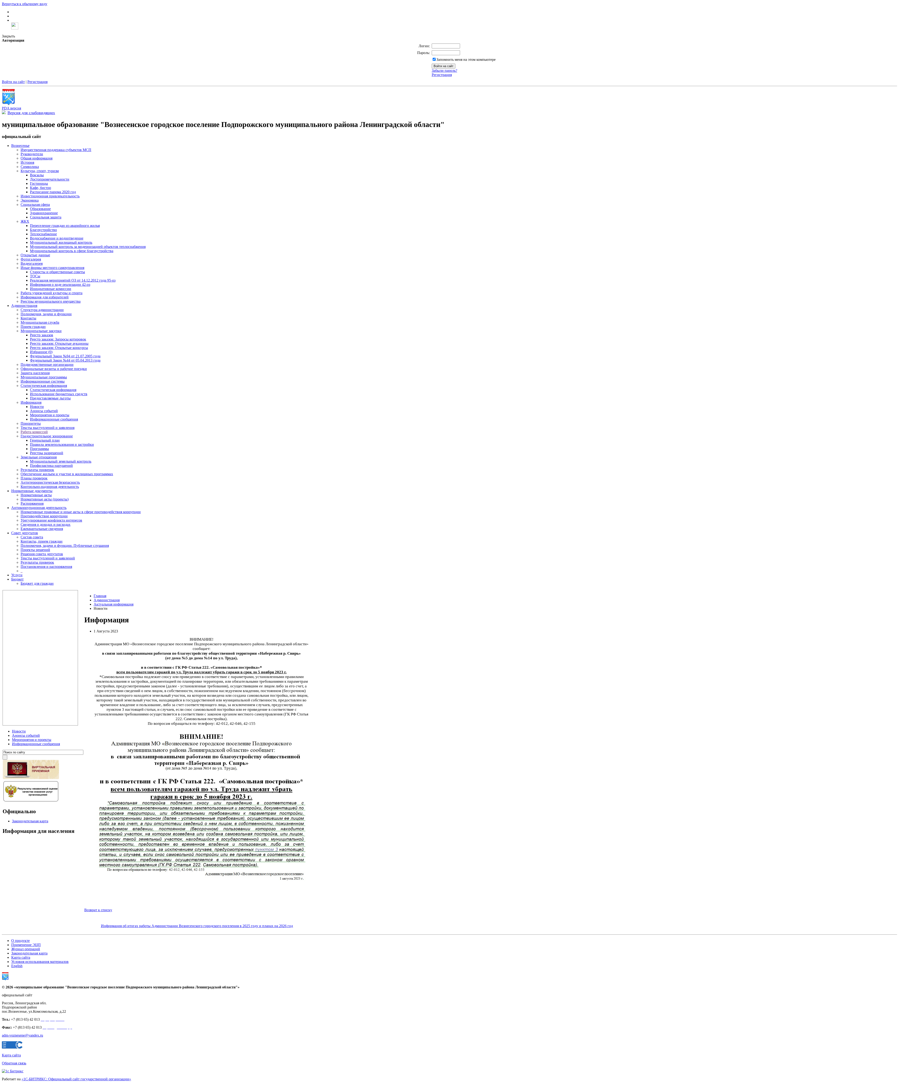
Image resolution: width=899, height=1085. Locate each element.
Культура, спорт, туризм (40, 171)
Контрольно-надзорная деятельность (50, 487)
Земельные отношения (39, 457)
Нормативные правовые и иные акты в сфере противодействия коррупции (81, 512)
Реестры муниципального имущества (51, 301)
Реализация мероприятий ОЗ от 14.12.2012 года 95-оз (72, 280)
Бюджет (17, 579)
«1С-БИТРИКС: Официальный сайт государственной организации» (76, 1079)
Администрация (24, 306)
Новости (37, 407)
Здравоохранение (44, 213)
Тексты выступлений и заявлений (48, 558)
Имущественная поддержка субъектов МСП (56, 150)
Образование (40, 209)
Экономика (30, 200)
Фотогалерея (31, 259)
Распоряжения (32, 503)
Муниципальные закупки (41, 331)
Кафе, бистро (40, 188)
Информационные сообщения (54, 419)
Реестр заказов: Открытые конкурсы (59, 348)
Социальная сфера (35, 205)
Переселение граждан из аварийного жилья (65, 226)
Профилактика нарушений (51, 466)
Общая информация (36, 158)
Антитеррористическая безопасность (50, 482)
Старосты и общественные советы (57, 272)
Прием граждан (33, 327)
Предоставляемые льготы (50, 398)
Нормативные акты (36, 495)
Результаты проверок (37, 470)
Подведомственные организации (47, 365)
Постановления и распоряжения (46, 567)
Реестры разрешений (46, 453)
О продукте (20, 941)
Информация (31, 402)
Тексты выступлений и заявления (47, 428)
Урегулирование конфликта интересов (51, 520)
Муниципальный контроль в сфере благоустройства (71, 251)
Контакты (28, 318)
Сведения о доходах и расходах (45, 524)
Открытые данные (35, 255)
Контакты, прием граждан (42, 541)
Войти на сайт (13, 82)
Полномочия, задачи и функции (46, 314)
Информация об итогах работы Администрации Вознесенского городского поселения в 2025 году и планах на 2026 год (197, 926)
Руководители (32, 154)
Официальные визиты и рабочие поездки (54, 369)
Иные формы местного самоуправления (52, 268)
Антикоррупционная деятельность (38, 508)
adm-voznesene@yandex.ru (22, 1035)
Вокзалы (37, 175)
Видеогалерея (32, 263)
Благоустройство (43, 230)
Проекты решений (35, 550)
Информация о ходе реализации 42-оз (60, 285)
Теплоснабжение (43, 234)
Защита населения (35, 373)
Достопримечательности (49, 179)
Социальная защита (45, 217)
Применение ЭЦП (26, 945)
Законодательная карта (30, 821)
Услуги (16, 575)
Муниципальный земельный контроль (60, 461)
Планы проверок (34, 478)
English (16, 966)
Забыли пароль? (444, 71)
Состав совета (32, 537)
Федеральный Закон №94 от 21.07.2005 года (65, 356)
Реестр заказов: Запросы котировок (58, 339)
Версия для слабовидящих (31, 112)
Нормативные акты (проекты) (45, 499)
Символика (30, 167)
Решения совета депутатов (42, 554)
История (27, 162)
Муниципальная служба (40, 322)
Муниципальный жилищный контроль (61, 242)
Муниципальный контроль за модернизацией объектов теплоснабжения (88, 247)
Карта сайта (20, 957)
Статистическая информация (44, 386)
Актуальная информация (113, 604)
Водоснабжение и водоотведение (56, 238)
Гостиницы (39, 183)
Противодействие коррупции (44, 516)
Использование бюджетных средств (58, 394)
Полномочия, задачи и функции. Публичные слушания (65, 546)
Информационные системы (43, 381)
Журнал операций (25, 949)
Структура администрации (42, 310)
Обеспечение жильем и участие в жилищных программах (67, 474)
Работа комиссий (34, 432)
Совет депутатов (24, 533)
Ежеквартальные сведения (42, 529)
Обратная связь (14, 1063)
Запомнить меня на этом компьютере (466, 60)
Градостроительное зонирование (47, 436)
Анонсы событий (44, 411)
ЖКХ (25, 221)
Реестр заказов (41, 335)
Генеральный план (45, 440)
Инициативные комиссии (50, 289)
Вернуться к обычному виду (24, 4)
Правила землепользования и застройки (62, 444)
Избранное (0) (41, 352)
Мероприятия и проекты (49, 415)
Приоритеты (31, 423)
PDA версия (11, 108)
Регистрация (442, 75)
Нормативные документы (31, 491)
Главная (100, 596)
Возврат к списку (98, 910)
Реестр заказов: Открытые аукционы (59, 343)
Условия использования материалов (40, 962)
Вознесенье (20, 146)
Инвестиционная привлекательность (50, 196)
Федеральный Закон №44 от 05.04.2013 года (65, 360)
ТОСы (35, 276)
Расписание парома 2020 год (53, 192)
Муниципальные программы (44, 377)
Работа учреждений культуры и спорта (51, 293)
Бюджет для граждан (37, 583)
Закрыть (8, 36)
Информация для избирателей (45, 297)
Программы (39, 449)
